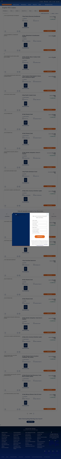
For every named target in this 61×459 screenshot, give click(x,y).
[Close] (47, 214)
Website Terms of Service (40, 245)
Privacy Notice (46, 244)
